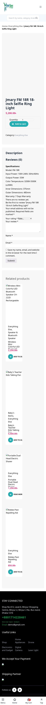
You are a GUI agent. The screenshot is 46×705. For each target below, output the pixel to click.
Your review (12, 221)
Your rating (12, 218)
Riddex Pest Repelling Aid (13, 559)
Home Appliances (20, 641)
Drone (31, 642)
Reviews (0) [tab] (14, 160)
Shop (4, 642)
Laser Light (33, 650)
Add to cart (20, 124)
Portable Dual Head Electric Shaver (13, 483)
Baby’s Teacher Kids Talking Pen (13, 429)
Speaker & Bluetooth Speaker (13, 335)
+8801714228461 (14, 617)
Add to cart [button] (19, 357)
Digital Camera (18, 649)
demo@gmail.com (16, 624)
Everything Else (16, 26)
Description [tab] (14, 153)
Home (4, 26)
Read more (18, 494)
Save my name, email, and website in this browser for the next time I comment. (22, 253)
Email (9, 242)
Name (9, 235)
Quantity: (13, 119)
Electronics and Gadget (7, 649)
